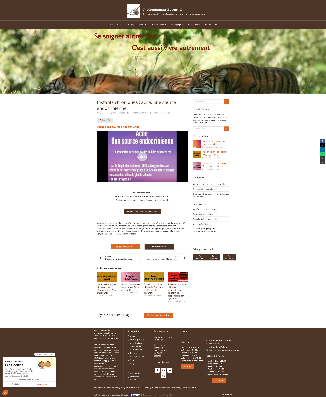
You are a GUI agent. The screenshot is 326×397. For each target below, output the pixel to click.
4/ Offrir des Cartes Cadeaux (206, 209)
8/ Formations (199, 224)
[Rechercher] (226, 101)
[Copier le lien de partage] (322, 162)
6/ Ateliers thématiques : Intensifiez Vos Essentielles (211, 195)
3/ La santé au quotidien (204, 189)
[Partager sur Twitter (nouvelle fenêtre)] (322, 145)
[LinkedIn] (169, 370)
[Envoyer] (226, 128)
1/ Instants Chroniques (203, 219)
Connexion (227, 394)
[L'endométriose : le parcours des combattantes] (197, 144)
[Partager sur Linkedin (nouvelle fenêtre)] (322, 149)
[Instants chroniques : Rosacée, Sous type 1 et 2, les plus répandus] (154, 277)
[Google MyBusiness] (163, 370)
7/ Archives (198, 204)
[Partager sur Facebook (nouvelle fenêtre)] (322, 141)
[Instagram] (163, 375)
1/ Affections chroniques (204, 214)
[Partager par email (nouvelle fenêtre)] (322, 158)
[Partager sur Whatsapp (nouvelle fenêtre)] (322, 154)
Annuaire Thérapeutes (164, 395)
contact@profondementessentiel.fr (225, 350)
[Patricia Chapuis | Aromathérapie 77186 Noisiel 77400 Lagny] (133, 11)
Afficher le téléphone (218, 347)
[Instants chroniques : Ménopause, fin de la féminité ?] (131, 277)
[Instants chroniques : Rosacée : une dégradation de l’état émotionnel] (107, 277)
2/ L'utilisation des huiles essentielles (209, 184)
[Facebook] (157, 370)
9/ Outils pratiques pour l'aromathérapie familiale (204, 230)
